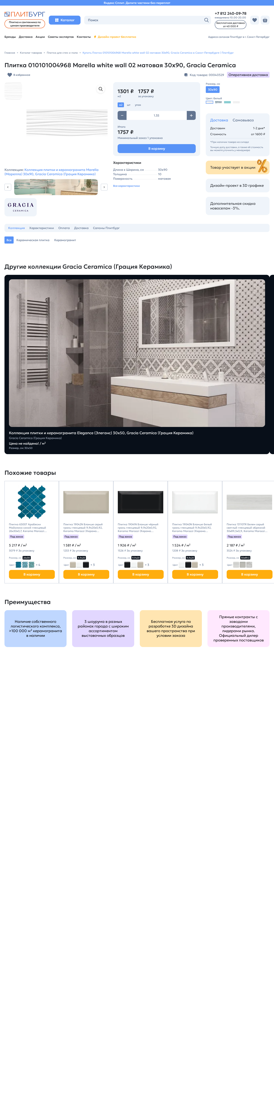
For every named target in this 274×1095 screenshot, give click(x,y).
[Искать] (206, 20)
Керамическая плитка (32, 240)
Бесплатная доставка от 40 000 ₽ (230, 24)
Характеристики (41, 228)
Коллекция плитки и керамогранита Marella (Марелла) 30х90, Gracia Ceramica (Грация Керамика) (51, 172)
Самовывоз (243, 120)
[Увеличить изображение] (101, 89)
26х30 (26, 557)
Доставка (219, 120)
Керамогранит (65, 240)
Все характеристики (126, 185)
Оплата (64, 228)
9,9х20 (81, 557)
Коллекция (16, 228)
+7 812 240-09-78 (230, 13)
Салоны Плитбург (106, 228)
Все (9, 240)
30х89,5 (245, 557)
